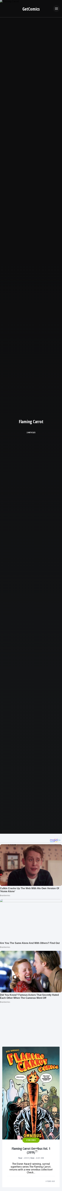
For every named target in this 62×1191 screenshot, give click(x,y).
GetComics (31, 9)
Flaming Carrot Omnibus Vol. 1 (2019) (31, 1150)
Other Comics (31, 1140)
